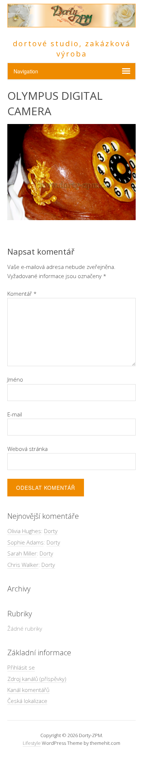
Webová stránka (27, 448)
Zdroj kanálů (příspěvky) (36, 678)
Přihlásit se (21, 667)
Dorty (51, 531)
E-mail (14, 414)
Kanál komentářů (28, 689)
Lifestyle (32, 743)
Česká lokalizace (27, 700)
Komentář (22, 293)
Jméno (15, 379)
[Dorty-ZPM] (71, 23)
